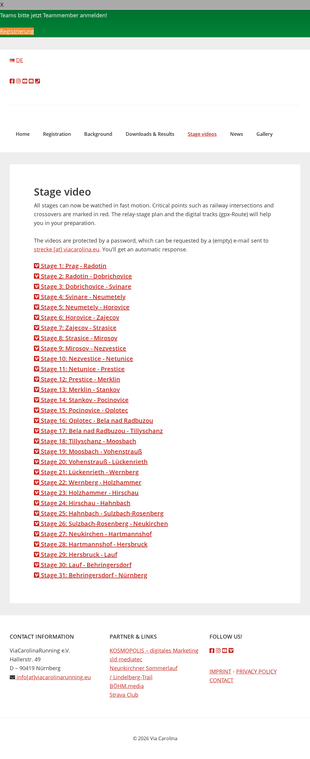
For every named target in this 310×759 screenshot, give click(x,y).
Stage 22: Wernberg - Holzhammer (90, 482)
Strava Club (124, 694)
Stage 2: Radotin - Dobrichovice (85, 276)
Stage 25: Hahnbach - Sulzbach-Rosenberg (101, 513)
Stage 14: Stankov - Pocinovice (84, 400)
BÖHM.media (127, 686)
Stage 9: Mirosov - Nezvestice (82, 348)
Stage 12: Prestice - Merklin (79, 379)
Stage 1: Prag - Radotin (73, 266)
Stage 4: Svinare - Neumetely (82, 297)
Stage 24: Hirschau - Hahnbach (84, 503)
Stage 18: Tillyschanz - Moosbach (87, 441)
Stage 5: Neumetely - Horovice (84, 307)
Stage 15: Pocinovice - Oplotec (83, 410)
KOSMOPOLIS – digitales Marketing (154, 650)
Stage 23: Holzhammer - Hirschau (89, 493)
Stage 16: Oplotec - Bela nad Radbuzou (96, 420)
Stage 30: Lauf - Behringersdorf (85, 565)
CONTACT (221, 680)
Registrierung (17, 31)
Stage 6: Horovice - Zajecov (79, 317)
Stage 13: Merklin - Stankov (79, 389)
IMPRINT (220, 671)
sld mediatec (126, 659)
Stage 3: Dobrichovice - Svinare (85, 286)
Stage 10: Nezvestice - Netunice (86, 358)
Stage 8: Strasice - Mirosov (78, 338)
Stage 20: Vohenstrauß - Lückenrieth (93, 462)
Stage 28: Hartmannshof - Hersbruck (93, 544)
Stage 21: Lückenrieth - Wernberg (89, 472)
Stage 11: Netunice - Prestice (82, 369)
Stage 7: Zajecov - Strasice (78, 328)
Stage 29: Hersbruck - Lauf (78, 554)
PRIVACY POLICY (256, 671)
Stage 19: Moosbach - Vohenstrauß (90, 451)
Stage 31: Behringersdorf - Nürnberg (93, 575)
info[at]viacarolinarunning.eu (53, 677)
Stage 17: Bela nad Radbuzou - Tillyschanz (101, 431)
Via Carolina (155, 110)
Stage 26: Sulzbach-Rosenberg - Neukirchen (103, 523)
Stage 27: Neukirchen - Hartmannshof (95, 534)
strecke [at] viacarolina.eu (66, 249)
